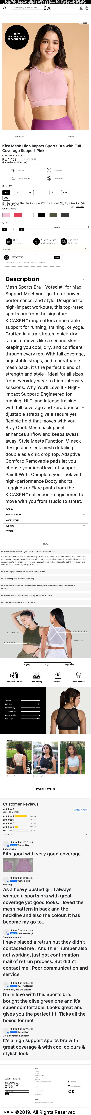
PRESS (36, 1077)
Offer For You (6, 249)
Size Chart (80, 207)
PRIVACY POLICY (38, 1092)
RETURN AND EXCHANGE (39, 1075)
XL (53, 192)
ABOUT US (37, 1071)
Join (7, 1094)
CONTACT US (37, 1079)
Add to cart (57, 227)
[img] (16, 842)
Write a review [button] (80, 810)
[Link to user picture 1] (8, 865)
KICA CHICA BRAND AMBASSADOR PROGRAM (43, 1081)
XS (6, 192)
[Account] (81, 8)
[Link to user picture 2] (23, 865)
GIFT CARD (37, 1073)
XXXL (7, 198)
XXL (65, 192)
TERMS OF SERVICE (38, 1094)
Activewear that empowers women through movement (44, 1102)
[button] (4, 8)
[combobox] (28, 7)
